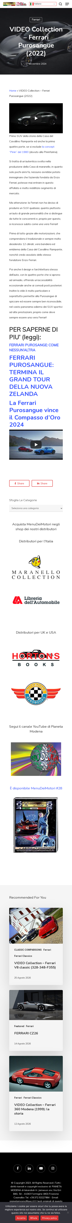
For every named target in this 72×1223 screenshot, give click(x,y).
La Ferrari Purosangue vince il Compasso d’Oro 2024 (34, 414)
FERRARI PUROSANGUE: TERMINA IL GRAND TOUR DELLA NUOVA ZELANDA (31, 376)
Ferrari (36, 19)
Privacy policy (49, 1218)
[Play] (36, 118)
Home (12, 90)
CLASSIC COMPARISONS (28, 949)
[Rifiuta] (67, 1212)
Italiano (37, 4)
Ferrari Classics (23, 956)
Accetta (21, 1218)
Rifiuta (33, 1218)
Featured (19, 1026)
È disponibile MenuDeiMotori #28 (36, 788)
